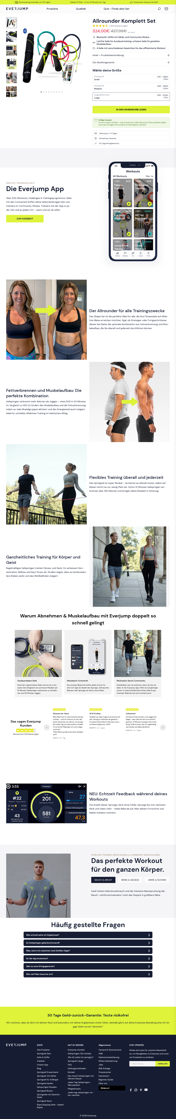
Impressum (104, 1076)
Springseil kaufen (45, 1083)
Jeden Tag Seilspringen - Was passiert (79, 1083)
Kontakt (71, 1072)
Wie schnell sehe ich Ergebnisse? (42, 935)
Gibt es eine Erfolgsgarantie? (40, 966)
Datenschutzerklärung (109, 1057)
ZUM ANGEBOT (25, 218)
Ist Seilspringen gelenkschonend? (43, 942)
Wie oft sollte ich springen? (80, 1057)
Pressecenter (105, 1072)
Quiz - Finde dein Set (116, 8)
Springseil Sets (44, 1053)
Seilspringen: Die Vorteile (79, 1053)
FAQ (70, 1064)
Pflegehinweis (74, 1088)
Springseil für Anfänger (47, 1079)
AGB (101, 1053)
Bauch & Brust (103, 879)
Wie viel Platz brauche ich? (39, 974)
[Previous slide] (47, 727)
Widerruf (105, 1088)
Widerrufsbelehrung (108, 1061)
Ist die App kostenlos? (37, 958)
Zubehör (41, 1061)
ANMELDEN (162, 1064)
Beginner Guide (106, 1079)
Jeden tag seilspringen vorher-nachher (81, 1094)
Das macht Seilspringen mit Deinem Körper (81, 1077)
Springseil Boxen (45, 1090)
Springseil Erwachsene (47, 1072)
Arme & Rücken (157, 879)
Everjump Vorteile (76, 1049)
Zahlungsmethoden (77, 1068)
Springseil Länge (75, 1061)
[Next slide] (163, 727)
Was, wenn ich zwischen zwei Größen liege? (48, 950)
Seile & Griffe (43, 1057)
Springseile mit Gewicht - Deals (49, 1096)
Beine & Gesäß (130, 879)
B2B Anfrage (104, 1068)
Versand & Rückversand (110, 1049)
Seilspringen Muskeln (47, 1087)
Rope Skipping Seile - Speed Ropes (50, 1106)
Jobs (101, 1064)
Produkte (52, 8)
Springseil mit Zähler (46, 1076)
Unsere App (42, 1064)
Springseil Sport (44, 1101)
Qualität (81, 8)
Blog (39, 1068)
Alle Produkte (43, 1049)
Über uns (103, 1083)
